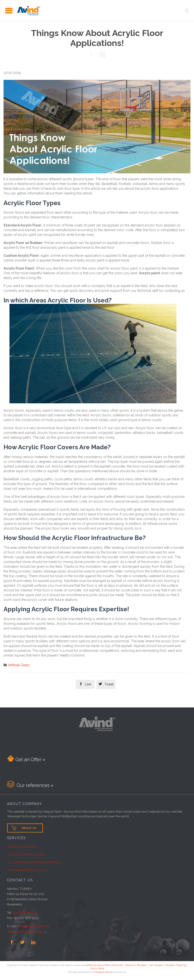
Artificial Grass (19, 665)
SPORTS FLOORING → (24, 847)
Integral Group (103, 972)
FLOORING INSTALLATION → (28, 870)
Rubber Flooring (176, 965)
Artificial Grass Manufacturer (104, 965)
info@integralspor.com (34, 926)
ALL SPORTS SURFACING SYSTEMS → (35, 862)
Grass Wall (97, 968)
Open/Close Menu (9, 10)
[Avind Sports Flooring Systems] (101, 10)
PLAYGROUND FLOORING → (28, 854)
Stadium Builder (135, 965)
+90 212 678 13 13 (25, 912)
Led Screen (156, 965)
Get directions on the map (25, 931)
